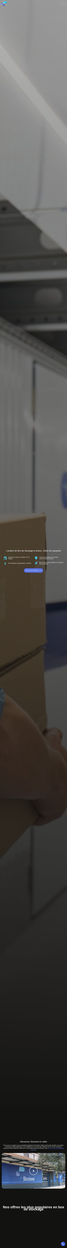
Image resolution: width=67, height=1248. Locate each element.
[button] (33, 1170)
